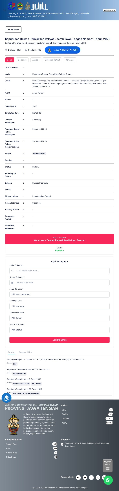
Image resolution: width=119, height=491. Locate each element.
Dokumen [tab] (22, 60)
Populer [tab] (11, 352)
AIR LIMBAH (36, 384)
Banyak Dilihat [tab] (25, 352)
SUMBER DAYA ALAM (21, 384)
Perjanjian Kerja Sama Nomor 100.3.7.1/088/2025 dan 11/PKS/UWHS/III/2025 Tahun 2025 (45, 359)
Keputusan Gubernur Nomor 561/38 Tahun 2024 (28, 369)
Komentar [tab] (70, 60)
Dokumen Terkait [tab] (52, 60)
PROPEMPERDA (39, 153)
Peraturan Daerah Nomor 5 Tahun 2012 (24, 379)
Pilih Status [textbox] (16, 329)
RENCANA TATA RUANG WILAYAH (26, 393)
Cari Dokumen (60, 340)
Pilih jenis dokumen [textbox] (20, 294)
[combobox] (59, 294)
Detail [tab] (9, 60)
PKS (15, 364)
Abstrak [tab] (35, 60)
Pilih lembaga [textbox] (17, 306)
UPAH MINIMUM (19, 374)
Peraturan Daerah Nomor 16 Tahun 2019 (24, 389)
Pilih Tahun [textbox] (16, 318)
